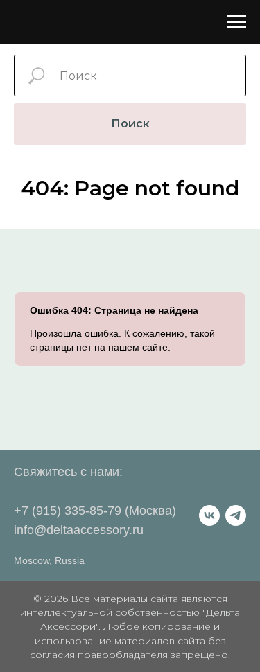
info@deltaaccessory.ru (79, 530)
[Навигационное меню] (236, 22)
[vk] (209, 515)
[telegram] (235, 515)
